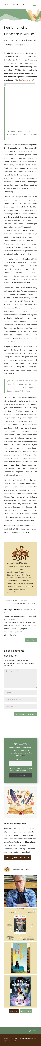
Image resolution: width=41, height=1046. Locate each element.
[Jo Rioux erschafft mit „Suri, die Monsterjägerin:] (20, 991)
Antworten (31, 640)
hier (23, 756)
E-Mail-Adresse (20, 760)
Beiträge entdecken (16, 857)
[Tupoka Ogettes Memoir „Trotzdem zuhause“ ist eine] (20, 958)
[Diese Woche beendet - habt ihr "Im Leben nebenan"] (20, 924)
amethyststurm (11, 609)
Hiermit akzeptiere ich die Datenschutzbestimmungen (21, 770)
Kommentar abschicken (25, 714)
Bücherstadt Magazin (17, 40)
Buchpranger (19, 45)
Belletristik (8, 45)
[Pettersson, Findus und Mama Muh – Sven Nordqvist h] (20, 891)
